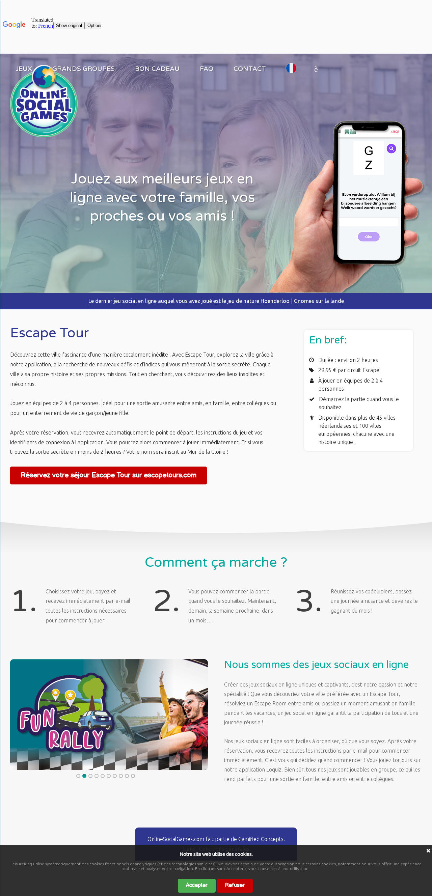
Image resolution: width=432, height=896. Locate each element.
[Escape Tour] (44, 135)
